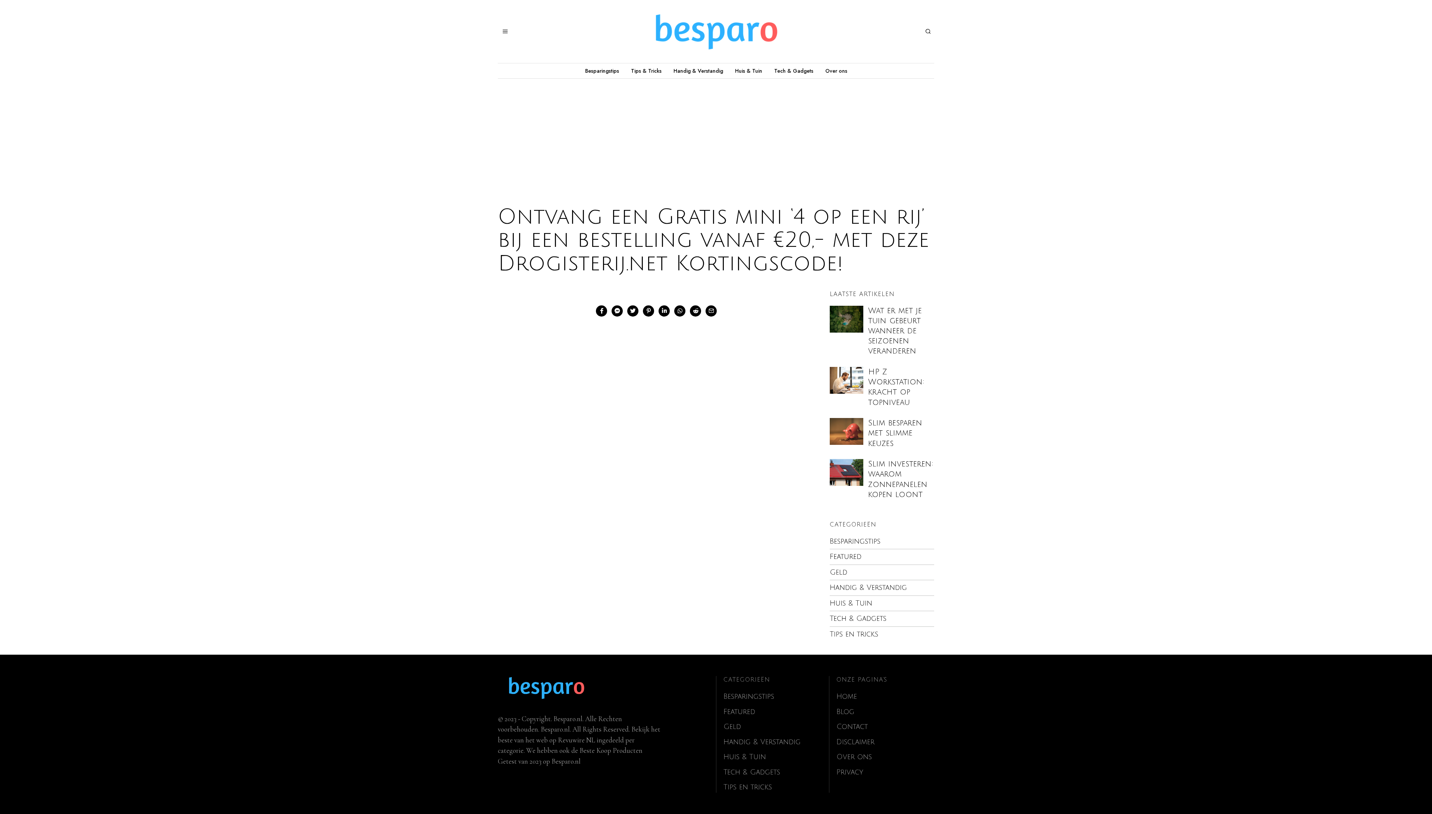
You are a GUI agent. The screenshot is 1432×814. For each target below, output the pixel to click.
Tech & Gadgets (793, 71)
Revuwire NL (576, 740)
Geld (838, 572)
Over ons (836, 71)
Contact (852, 726)
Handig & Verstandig (698, 71)
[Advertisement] (716, 134)
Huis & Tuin (748, 71)
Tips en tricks (854, 634)
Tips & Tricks (646, 71)
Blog (845, 712)
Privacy (849, 772)
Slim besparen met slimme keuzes (895, 433)
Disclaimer (855, 742)
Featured (845, 556)
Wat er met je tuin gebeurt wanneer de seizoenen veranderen (895, 331)
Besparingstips (602, 71)
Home (846, 696)
